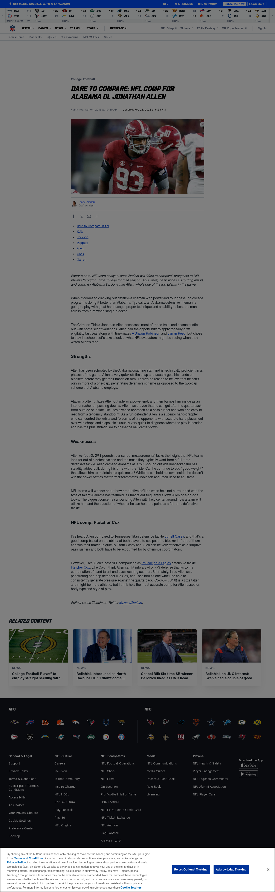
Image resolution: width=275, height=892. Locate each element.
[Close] (268, 869)
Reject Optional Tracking (191, 869)
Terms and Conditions (29, 858)
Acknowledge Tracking (231, 869)
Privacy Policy (16, 862)
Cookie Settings (131, 887)
